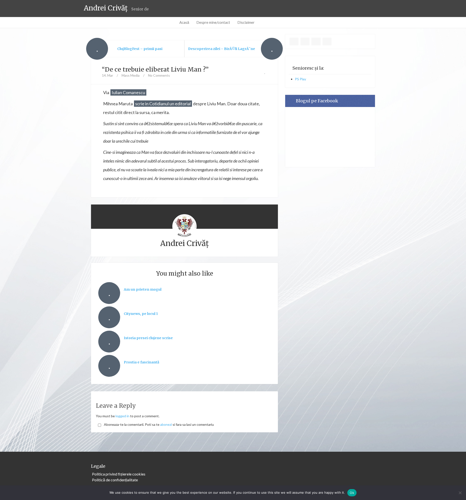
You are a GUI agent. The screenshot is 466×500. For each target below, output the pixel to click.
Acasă (184, 22)
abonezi (166, 424)
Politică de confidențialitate (115, 479)
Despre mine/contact (213, 22)
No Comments (159, 75)
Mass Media (131, 75)
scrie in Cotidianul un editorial (163, 103)
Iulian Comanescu (128, 92)
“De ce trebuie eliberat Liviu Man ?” (155, 69)
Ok (352, 493)
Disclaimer (246, 22)
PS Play (300, 79)
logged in (122, 416)
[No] (460, 492)
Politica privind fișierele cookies (118, 474)
